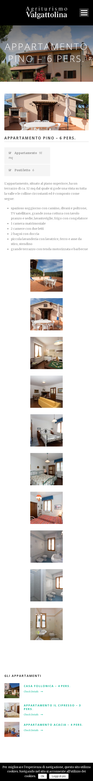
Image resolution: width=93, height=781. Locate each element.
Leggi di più (59, 776)
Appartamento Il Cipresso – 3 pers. (52, 707)
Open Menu (84, 12)
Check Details (31, 691)
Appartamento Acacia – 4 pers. (53, 725)
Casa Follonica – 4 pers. (47, 686)
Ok (42, 776)
